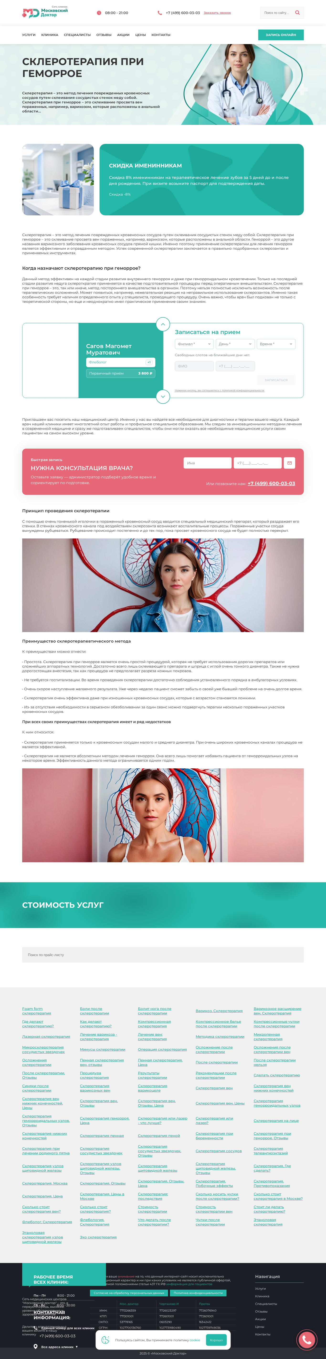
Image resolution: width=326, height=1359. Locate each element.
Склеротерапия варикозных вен (95, 1088)
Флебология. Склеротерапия (94, 1222)
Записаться (276, 380)
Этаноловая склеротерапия (268, 1222)
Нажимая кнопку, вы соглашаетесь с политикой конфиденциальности (219, 390)
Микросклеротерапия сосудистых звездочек (43, 1049)
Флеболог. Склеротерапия (47, 1222)
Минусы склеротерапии (102, 1049)
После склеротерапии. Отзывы (43, 1075)
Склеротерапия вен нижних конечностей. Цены (42, 1103)
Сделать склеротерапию (277, 1075)
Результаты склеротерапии (152, 1075)
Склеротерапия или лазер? (214, 1120)
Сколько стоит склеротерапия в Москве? (278, 1196)
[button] (149, 362)
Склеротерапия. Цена (42, 1196)
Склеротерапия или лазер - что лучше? (162, 1120)
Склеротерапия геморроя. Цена (104, 1120)
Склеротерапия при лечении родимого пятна (46, 1150)
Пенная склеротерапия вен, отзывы (102, 1062)
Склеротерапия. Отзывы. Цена (161, 1183)
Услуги (29, 34)
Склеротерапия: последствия (153, 1196)
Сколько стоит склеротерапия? (95, 1209)
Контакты (161, 34)
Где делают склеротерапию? (38, 1023)
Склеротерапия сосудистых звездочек (101, 1150)
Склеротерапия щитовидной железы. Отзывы (216, 1168)
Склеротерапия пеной (159, 1135)
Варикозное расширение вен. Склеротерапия (277, 1010)
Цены (140, 34)
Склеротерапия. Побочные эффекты (214, 1183)
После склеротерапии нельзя (275, 1062)
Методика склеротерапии (220, 1036)
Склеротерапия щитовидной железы (157, 1168)
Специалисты (77, 34)
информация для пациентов (189, 1284)
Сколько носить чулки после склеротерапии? (217, 1196)
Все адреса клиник (59, 1347)
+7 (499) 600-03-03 (271, 483)
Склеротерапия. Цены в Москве (102, 1196)
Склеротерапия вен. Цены (220, 1103)
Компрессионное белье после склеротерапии (218, 1023)
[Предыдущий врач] (163, 324)
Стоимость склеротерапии (152, 1209)
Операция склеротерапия (162, 1049)
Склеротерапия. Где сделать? (272, 1168)
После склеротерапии (217, 1062)
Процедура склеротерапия (94, 1075)
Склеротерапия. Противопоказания (272, 1183)
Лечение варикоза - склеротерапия (98, 1036)
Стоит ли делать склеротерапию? (269, 1209)
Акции (123, 34)
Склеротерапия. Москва (45, 1183)
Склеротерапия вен (214, 1088)
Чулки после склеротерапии (210, 1222)
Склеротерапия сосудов (219, 1151)
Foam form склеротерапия (36, 1010)
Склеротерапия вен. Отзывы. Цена (157, 1103)
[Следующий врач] (163, 397)
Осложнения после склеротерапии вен (272, 1049)
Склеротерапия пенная (102, 1135)
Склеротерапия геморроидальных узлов (277, 1103)
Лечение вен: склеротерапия (152, 1036)
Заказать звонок (217, 12)
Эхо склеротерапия (98, 1237)
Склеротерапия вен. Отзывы (99, 1103)
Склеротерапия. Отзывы (103, 1183)
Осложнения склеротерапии (36, 1062)
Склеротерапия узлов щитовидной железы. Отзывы (100, 1168)
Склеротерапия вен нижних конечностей (274, 1088)
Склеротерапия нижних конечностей (44, 1135)
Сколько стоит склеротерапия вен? (41, 1209)
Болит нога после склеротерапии (154, 1010)
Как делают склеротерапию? (96, 1023)
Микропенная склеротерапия (268, 1036)
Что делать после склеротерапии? (154, 1222)
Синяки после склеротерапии (36, 1088)
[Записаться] (289, 463)
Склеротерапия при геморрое (83, 732)
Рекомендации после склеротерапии (216, 1075)
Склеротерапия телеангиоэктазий (271, 1150)
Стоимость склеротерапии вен (214, 1209)
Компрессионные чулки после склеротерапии (277, 1023)
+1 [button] (149, 362)
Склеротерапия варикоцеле (152, 1088)
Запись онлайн (281, 35)
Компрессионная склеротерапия (154, 1023)
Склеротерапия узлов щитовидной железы (42, 1168)
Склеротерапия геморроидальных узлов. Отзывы (46, 1120)
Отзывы (103, 34)
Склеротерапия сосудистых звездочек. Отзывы (159, 1151)
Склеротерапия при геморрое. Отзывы (272, 1135)
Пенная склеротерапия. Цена (160, 1062)
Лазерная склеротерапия (46, 1036)
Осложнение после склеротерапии (214, 1049)
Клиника (49, 34)
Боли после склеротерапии (94, 1010)
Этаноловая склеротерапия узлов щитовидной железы (42, 1237)
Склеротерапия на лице (276, 1120)
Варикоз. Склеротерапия (219, 1011)
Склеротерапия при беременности (214, 1135)
